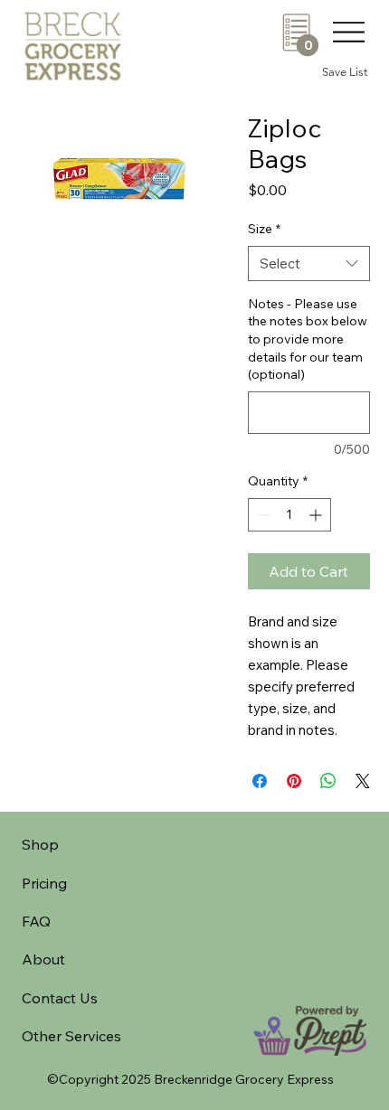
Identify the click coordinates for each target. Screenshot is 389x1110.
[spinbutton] (289, 515)
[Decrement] (262, 515)
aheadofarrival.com (233, 879)
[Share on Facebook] (259, 781)
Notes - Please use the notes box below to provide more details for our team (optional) (307, 339)
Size (264, 229)
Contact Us (60, 998)
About (43, 959)
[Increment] (317, 515)
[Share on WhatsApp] (328, 781)
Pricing (44, 883)
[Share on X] (363, 781)
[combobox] (309, 263)
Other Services (71, 1036)
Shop (40, 844)
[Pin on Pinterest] (294, 781)
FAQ (36, 921)
